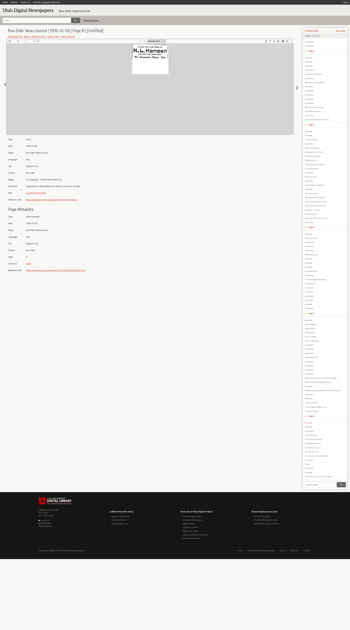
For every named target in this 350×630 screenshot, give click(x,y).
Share (26, 36)
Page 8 (311, 416)
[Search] (75, 20)
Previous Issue (311, 30)
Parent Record (68, 36)
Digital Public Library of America (266, 523)
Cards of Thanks (311, 403)
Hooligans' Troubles (312, 210)
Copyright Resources (119, 523)
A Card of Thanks (311, 435)
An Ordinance (310, 332)
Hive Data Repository (191, 538)
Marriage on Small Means (315, 82)
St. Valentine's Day (312, 448)
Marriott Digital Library (192, 516)
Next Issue (340, 30)
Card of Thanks (310, 336)
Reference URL (38, 36)
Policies (307, 550)
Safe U (282, 550)
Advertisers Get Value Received (317, 119)
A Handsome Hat (311, 168)
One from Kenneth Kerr (314, 439)
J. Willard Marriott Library (48, 510)
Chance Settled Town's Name (316, 201)
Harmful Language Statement (46, 2)
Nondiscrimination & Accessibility (261, 550)
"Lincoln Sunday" (311, 139)
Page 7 (311, 313)
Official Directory (311, 255)
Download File (15, 36)
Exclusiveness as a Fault (314, 152)
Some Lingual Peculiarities (315, 164)
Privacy (240, 550)
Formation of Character (314, 74)
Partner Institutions (262, 516)
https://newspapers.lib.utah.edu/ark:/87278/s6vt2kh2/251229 (55, 270)
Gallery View (53, 36)
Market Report (310, 324)
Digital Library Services (120, 516)
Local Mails (309, 300)
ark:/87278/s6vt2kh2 (36, 193)
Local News (309, 42)
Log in (346, 2)
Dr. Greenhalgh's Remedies (315, 279)
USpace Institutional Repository (195, 534)
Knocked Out (309, 242)
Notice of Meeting (311, 341)
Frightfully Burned (311, 357)
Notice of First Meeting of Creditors (318, 382)
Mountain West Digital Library (266, 520)
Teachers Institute (312, 411)
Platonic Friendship (312, 148)
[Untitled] (308, 58)
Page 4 (311, 51)
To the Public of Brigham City (316, 407)
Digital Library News (191, 531)
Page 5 (311, 124)
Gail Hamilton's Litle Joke (314, 185)
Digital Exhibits (188, 523)
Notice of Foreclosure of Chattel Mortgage (321, 378)
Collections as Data (190, 527)
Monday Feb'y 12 (311, 160)
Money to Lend (310, 177)
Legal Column (310, 328)
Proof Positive (310, 283)
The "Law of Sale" (311, 193)
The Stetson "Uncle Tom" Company (318, 476)
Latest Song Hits (311, 214)
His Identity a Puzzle (312, 156)
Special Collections (118, 520)
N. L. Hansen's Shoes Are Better (317, 456)
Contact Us (25, 2)
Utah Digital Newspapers (192, 520)
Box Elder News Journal (74, 11)
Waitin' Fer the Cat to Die (314, 107)
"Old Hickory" (310, 70)
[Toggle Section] (305, 51)
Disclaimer (294, 550)
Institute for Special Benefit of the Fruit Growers (323, 390)
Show (28, 263)
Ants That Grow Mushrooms (315, 206)
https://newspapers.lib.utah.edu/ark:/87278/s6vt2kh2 (51, 199)
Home (5, 2)
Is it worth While (311, 271)
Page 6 (311, 227)
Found (307, 464)
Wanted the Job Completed (315, 197)
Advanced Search (91, 20)
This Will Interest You (313, 111)
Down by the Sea (311, 238)
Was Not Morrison (312, 452)
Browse (14, 2)
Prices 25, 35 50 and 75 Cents (316, 218)
